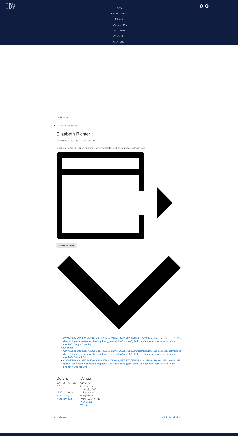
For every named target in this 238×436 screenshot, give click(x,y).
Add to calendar (66, 245)
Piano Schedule (64, 398)
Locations (118, 41)
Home (119, 7)
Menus (119, 19)
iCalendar (68, 347)
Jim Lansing (62, 417)
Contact (118, 36)
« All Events (62, 117)
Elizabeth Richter (172, 417)
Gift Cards (119, 30)
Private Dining (119, 24)
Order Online (119, 13)
